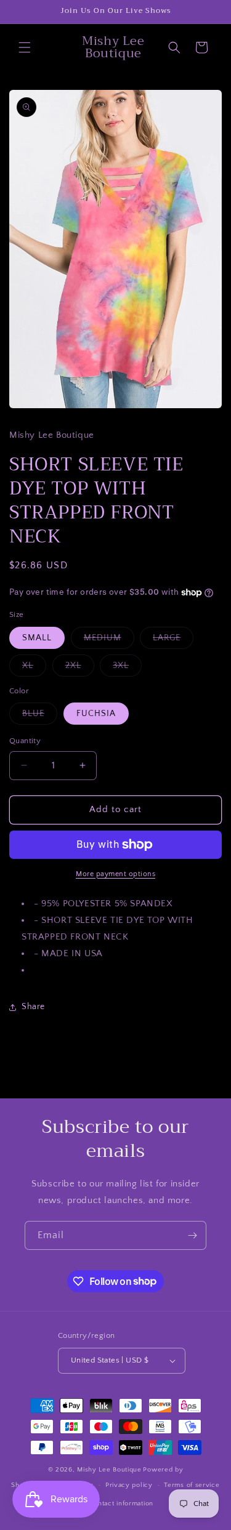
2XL (79, 668)
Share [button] (33, 1007)
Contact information (121, 1503)
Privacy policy (129, 1485)
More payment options (115, 874)
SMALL (37, 638)
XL (34, 668)
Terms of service (191, 1485)
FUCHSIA (96, 714)
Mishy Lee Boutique (109, 1469)
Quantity (25, 740)
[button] (24, 47)
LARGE (173, 640)
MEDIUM (109, 640)
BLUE (39, 716)
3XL (127, 668)
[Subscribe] (192, 1235)
